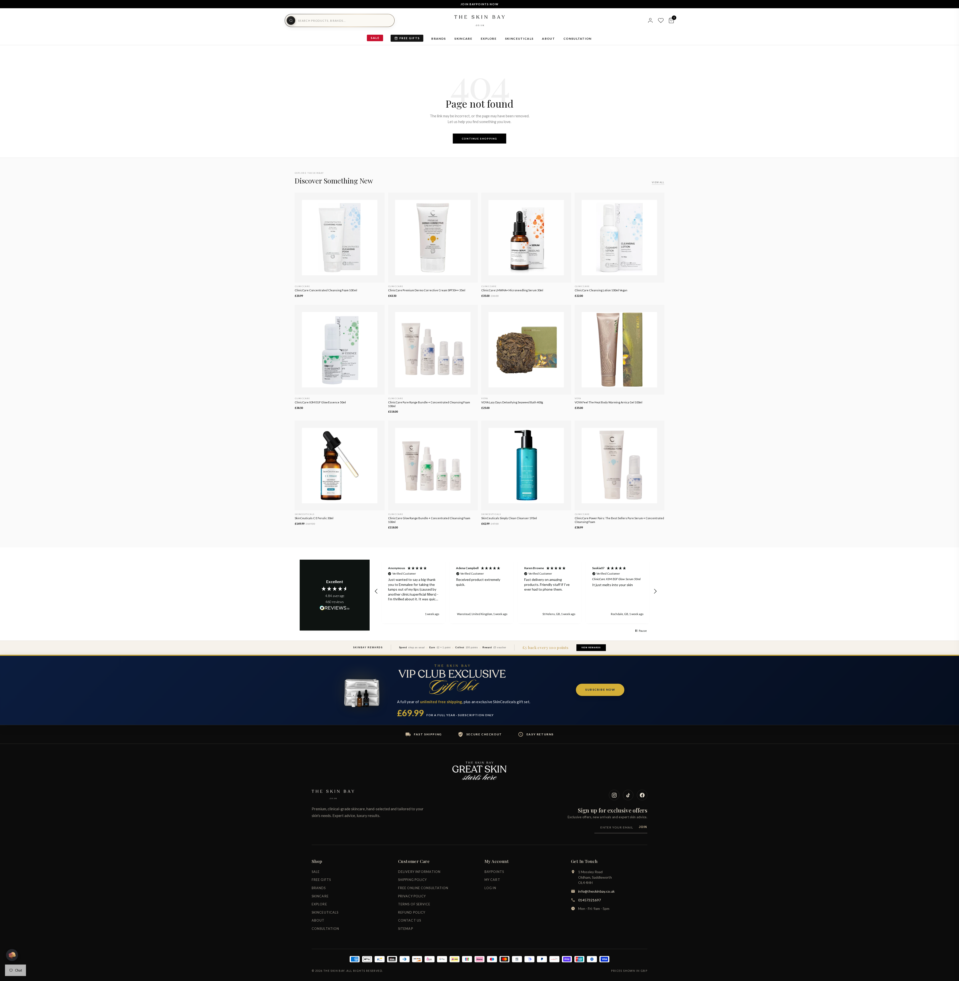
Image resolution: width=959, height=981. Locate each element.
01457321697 (589, 900)
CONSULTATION (577, 38)
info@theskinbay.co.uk (596, 891)
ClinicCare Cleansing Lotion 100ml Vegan (601, 290)
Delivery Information (419, 872)
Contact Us (409, 920)
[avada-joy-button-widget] (12, 955)
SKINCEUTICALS (519, 38)
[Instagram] (614, 795)
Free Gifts (409, 38)
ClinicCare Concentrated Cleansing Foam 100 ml (326, 290)
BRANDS (438, 38)
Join (643, 827)
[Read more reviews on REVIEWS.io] (335, 608)
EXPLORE (488, 38)
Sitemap (405, 929)
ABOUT (548, 38)
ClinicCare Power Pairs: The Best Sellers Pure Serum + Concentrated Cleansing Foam (619, 519)
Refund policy (411, 912)
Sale (375, 38)
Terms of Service (414, 904)
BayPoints (494, 872)
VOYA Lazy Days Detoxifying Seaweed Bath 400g (512, 402)
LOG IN (490, 888)
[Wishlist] (661, 20)
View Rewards (591, 648)
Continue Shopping (479, 138)
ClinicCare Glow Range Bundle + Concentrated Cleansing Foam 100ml (429, 519)
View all (658, 182)
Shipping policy (412, 880)
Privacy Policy (412, 896)
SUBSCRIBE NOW (600, 689)
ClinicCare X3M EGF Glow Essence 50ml (320, 402)
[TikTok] (628, 795)
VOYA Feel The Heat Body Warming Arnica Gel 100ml (608, 402)
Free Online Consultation (423, 888)
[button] (376, 591)
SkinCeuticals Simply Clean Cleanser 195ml (509, 518)
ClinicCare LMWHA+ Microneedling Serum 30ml (512, 290)
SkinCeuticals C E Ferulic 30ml (314, 518)
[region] (516, 591)
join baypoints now (480, 4)
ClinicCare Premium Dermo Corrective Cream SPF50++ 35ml (426, 290)
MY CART (492, 880)
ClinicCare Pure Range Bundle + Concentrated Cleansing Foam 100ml (429, 404)
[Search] (291, 20)
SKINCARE (463, 38)
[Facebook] (642, 795)
